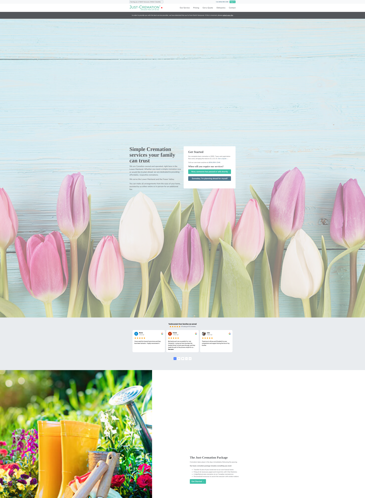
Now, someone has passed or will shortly (209, 171)
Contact (232, 7)
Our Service (185, 7)
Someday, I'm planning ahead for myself (209, 178)
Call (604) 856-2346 (222, 2)
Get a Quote (208, 7)
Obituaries (220, 7)
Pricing (196, 7)
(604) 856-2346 (214, 162)
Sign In (232, 2)
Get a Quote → (223, 159)
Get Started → (197, 481)
